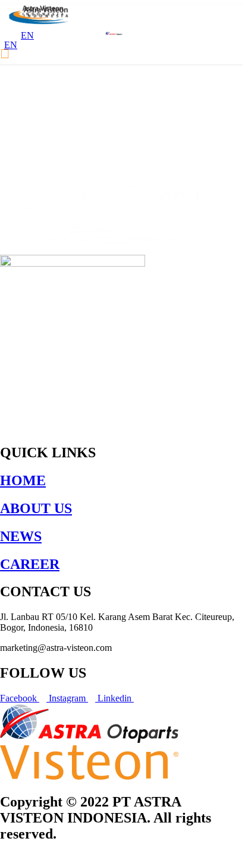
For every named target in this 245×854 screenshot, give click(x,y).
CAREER (29, 564)
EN (10, 45)
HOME (23, 480)
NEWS (21, 536)
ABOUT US (36, 508)
